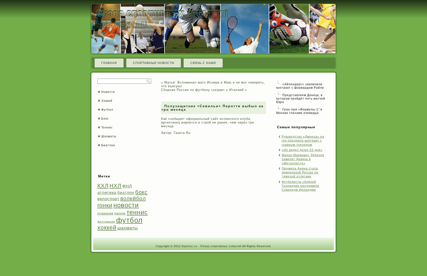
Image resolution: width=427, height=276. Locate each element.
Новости (108, 92)
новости (126, 205)
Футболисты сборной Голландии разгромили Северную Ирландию (300, 186)
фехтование (106, 221)
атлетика (106, 192)
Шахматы (108, 136)
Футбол (107, 109)
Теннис (107, 127)
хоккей (106, 227)
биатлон (125, 193)
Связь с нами (203, 63)
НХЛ (115, 186)
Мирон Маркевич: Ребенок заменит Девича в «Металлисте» (303, 159)
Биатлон (108, 145)
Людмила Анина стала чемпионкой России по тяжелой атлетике (300, 172)
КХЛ (102, 186)
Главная (109, 63)
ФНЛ (127, 186)
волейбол (133, 198)
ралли (120, 213)
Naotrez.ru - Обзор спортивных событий (211, 246)
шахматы (127, 228)
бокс (141, 192)
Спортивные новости (153, 63)
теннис (137, 212)
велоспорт (108, 198)
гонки (104, 205)
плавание (105, 213)
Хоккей (106, 101)
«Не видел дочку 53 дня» (302, 150)
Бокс (105, 118)
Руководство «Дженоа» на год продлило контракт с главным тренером (303, 141)
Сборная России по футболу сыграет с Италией (202, 90)
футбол (129, 220)
